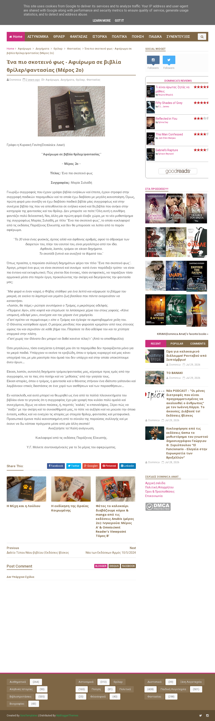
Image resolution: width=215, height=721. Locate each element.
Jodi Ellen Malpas (167, 138)
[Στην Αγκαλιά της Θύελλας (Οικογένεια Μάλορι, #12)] (155, 289)
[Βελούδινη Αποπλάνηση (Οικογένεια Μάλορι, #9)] (155, 256)
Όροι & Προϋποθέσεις (160, 491)
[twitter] (200, 715)
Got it (119, 20)
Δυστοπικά (154, 681)
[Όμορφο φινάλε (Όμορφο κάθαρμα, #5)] (196, 256)
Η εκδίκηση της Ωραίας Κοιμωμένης (70, 508)
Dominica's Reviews (178, 80)
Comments (197, 343)
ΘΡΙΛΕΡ (59, 37)
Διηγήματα (42, 48)
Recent (156, 343)
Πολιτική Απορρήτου (159, 487)
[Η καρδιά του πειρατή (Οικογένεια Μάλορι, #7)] (176, 222)
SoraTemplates (29, 715)
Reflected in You (166, 118)
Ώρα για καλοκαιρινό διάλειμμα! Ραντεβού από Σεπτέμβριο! (186, 355)
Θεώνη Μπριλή (165, 95)
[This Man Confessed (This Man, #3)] (151, 144)
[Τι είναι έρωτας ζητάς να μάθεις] (151, 96)
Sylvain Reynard (166, 154)
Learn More (102, 20)
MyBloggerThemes (67, 715)
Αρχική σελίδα (155, 483)
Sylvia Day (163, 122)
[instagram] (207, 715)
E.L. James (163, 106)
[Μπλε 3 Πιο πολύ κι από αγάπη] (176, 323)
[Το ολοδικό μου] (196, 325)
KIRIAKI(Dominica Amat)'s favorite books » (182, 334)
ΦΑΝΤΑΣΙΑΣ (79, 37)
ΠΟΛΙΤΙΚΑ (119, 37)
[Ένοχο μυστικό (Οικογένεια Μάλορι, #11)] (176, 256)
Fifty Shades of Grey (169, 103)
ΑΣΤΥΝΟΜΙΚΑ (38, 37)
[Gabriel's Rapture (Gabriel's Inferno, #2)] (151, 159)
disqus (114, 566)
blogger (100, 566)
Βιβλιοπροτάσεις (20, 696)
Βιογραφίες (17, 703)
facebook (128, 566)
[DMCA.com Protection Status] (158, 509)
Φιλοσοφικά (98, 696)
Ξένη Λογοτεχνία (191, 681)
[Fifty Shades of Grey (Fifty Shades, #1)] (151, 112)
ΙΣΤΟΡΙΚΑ (100, 37)
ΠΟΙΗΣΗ (138, 37)
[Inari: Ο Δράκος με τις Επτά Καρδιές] (176, 289)
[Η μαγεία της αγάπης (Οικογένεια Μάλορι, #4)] (155, 222)
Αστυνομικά (86, 681)
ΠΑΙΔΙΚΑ (155, 37)
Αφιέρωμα (24, 48)
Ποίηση (96, 689)
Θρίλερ (58, 48)
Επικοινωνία (154, 496)
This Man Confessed (169, 134)
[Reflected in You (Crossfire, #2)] (151, 128)
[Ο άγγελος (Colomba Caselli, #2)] (155, 324)
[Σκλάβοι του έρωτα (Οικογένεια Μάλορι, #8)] (196, 222)
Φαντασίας (74, 48)
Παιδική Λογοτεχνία (173, 689)
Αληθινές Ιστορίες (21, 689)
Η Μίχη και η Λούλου (23, 506)
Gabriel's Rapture (167, 150)
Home (17, 37)
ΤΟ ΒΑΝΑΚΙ (174, 373)
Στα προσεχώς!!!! (156, 188)
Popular (176, 343)
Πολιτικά (125, 689)
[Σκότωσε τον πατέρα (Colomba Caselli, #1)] (196, 290)
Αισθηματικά (18, 681)
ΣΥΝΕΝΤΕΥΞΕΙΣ (178, 37)
